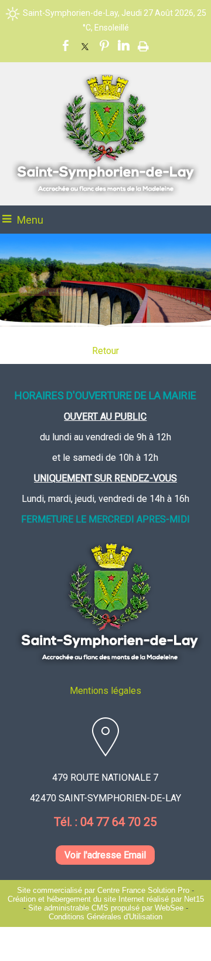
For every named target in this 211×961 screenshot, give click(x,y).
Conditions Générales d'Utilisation (105, 916)
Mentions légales (105, 690)
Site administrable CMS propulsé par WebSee (105, 907)
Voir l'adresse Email (105, 855)
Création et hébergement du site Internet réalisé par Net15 (106, 899)
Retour (105, 350)
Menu (30, 220)
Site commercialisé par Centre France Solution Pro (103, 890)
